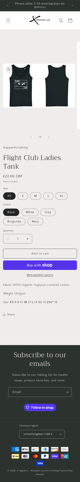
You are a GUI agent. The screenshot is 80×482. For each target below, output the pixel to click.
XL (61, 196)
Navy (35, 221)
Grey (48, 212)
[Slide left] (30, 137)
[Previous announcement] (7, 5)
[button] (8, 20)
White (30, 212)
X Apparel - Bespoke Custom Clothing (38, 470)
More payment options (40, 275)
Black (11, 212)
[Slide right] (49, 137)
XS (9, 196)
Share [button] (11, 314)
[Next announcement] (72, 5)
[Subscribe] (67, 392)
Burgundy (14, 221)
